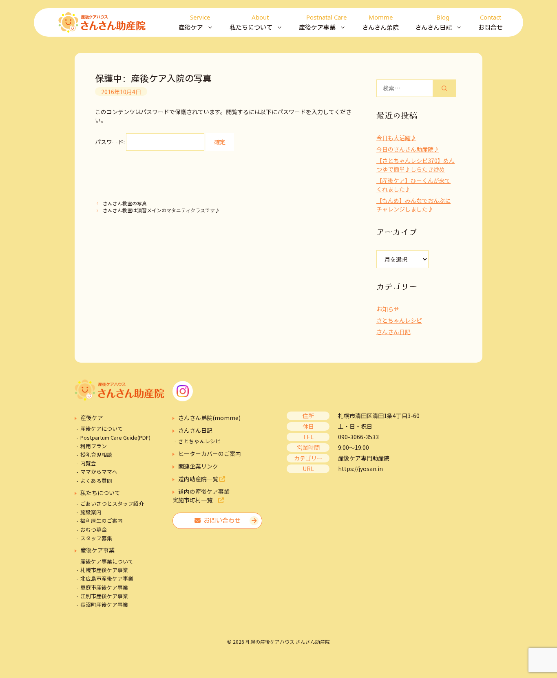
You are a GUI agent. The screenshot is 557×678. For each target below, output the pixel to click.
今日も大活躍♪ (396, 138)
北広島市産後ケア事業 (106, 578)
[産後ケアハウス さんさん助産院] (102, 22)
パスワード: (110, 142)
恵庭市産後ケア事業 (104, 587)
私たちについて (100, 493)
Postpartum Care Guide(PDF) (115, 437)
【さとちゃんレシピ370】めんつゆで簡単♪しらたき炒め (415, 164)
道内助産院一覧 (198, 479)
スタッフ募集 (96, 538)
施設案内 (91, 512)
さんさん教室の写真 (125, 203)
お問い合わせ (221, 520)
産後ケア (91, 418)
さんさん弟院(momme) (209, 418)
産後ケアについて (101, 428)
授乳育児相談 (96, 454)
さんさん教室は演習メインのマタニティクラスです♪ (161, 210)
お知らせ (387, 309)
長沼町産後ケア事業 (104, 604)
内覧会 (88, 463)
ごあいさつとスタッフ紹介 (112, 503)
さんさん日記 (393, 332)
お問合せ (490, 22)
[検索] (444, 88)
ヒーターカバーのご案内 (209, 453)
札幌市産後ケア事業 (104, 570)
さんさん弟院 (380, 22)
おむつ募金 (93, 529)
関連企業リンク (198, 466)
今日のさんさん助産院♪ (407, 149)
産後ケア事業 (97, 550)
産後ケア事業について (106, 561)
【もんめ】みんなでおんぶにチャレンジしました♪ (413, 204)
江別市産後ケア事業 (104, 596)
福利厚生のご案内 (101, 520)
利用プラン (93, 446)
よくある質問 (96, 480)
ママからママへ (98, 471)
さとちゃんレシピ (399, 320)
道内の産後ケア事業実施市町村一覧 (201, 495)
